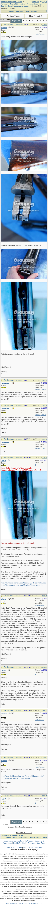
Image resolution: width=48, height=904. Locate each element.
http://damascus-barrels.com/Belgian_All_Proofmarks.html (23, 583)
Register (35, 2)
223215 (44, 796)
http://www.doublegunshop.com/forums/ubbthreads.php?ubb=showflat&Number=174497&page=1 (22, 777)
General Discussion (17, 4)
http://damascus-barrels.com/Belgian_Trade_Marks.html (22, 585)
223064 (44, 25)
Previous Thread (13, 16)
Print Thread (5, 20)
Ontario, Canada (40, 389)
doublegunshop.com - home (11, 2)
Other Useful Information (32, 848)
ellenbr (20, 25)
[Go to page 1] (23, 21)
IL (35, 465)
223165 (44, 596)
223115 (44, 439)
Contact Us (10, 837)
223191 (44, 710)
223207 (44, 757)
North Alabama (39, 34)
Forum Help (20, 837)
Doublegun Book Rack (36, 843)
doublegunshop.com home (14, 841)
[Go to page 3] (46, 21)
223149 (44, 457)
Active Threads (31, 11)
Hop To (5, 824)
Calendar (19, 11)
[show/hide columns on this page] (46, 11)
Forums (4, 4)
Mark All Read (17, 835)
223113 (44, 380)
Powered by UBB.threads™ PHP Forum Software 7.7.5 (24, 903)
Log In (44, 2)
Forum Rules (6, 835)
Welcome (29, 841)
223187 (44, 667)
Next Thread (34, 16)
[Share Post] (38, 25)
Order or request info (14, 848)
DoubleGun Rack (19, 843)
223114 (44, 405)
